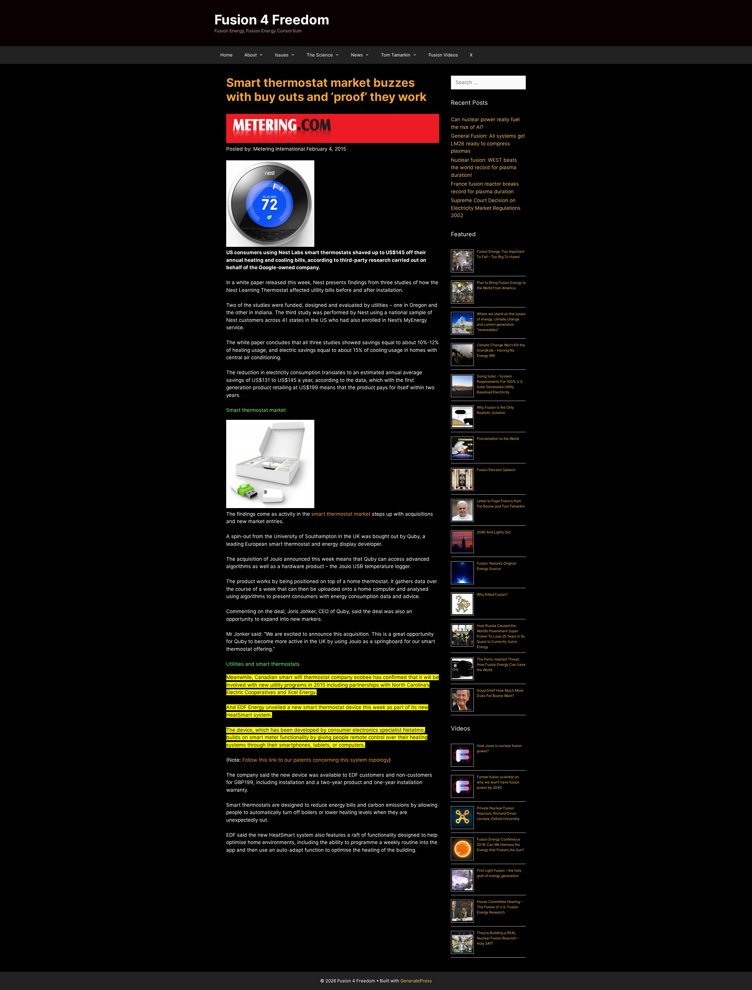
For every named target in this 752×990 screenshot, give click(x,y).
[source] (332, 129)
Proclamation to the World (498, 438)
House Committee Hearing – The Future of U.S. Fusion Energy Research (500, 906)
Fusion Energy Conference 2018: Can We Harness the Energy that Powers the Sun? (500, 844)
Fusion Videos (443, 55)
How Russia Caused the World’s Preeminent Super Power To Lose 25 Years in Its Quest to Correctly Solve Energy (501, 636)
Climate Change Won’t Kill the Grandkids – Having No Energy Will (501, 350)
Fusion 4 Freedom (271, 19)
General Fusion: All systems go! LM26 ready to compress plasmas (488, 143)
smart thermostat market (340, 514)
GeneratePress (416, 981)
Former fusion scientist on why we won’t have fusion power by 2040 (498, 782)
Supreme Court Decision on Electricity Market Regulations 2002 (486, 207)
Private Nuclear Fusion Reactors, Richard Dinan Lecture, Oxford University (498, 813)
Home (226, 55)
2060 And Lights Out (494, 532)
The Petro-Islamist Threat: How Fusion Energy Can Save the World (501, 664)
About (250, 55)
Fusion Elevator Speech (496, 469)
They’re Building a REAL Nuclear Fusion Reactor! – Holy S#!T (498, 938)
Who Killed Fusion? (492, 594)
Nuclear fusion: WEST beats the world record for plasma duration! (484, 167)
